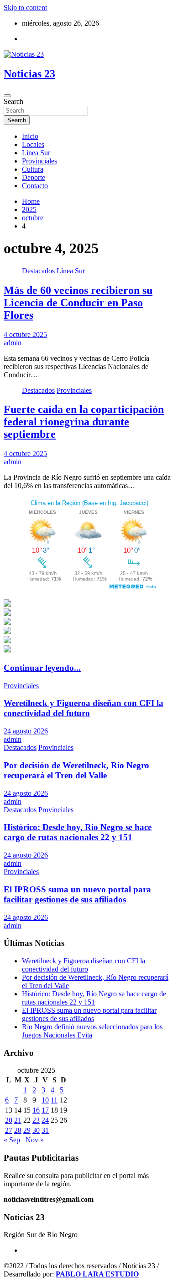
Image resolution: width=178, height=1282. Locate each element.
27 (8, 1130)
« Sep (12, 1140)
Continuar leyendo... (42, 668)
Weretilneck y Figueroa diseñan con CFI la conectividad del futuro (83, 708)
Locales (33, 144)
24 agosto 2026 (26, 731)
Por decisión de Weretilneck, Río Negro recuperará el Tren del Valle (76, 770)
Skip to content (25, 7)
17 (45, 1110)
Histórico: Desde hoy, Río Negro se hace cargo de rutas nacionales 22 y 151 (78, 832)
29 (27, 1130)
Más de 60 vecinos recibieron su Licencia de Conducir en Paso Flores (78, 302)
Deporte (33, 177)
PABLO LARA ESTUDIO (97, 1274)
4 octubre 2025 (25, 334)
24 (45, 1120)
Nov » (35, 1140)
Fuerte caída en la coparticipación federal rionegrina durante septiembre (84, 421)
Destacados (38, 271)
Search (13, 101)
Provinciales (39, 161)
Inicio (30, 136)
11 (54, 1100)
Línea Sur (36, 153)
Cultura (32, 169)
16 (36, 1110)
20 (8, 1120)
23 (36, 1120)
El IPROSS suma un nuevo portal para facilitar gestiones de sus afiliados (77, 894)
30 (36, 1130)
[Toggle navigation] (7, 95)
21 (17, 1120)
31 (45, 1130)
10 (45, 1100)
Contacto (35, 186)
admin (12, 343)
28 (17, 1130)
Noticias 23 (29, 74)
